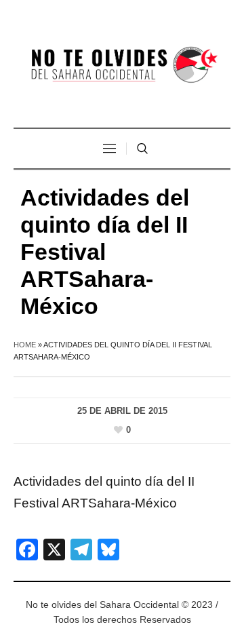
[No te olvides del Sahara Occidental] (122, 65)
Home (25, 345)
